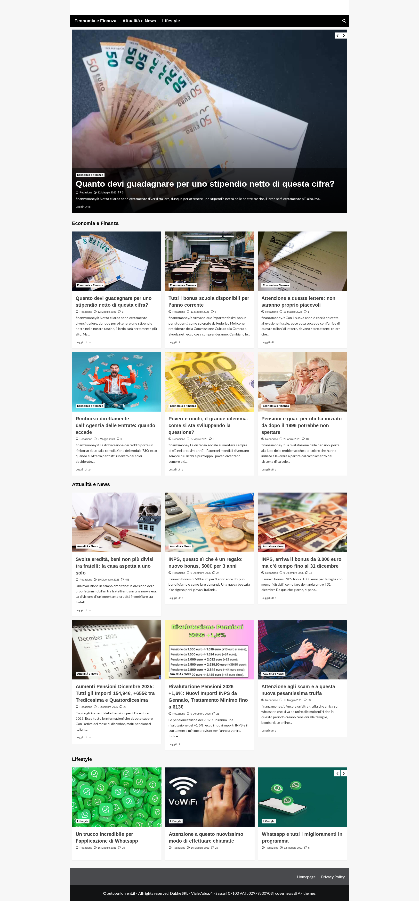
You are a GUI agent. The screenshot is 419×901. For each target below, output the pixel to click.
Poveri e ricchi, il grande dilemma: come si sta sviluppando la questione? (208, 425)
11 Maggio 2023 (107, 187)
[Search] (344, 21)
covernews (284, 893)
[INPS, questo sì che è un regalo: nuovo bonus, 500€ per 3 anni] (209, 522)
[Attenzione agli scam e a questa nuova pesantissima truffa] (302, 650)
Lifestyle (171, 20)
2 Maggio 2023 (106, 439)
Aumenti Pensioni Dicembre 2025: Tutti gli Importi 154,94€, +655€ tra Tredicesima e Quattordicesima (115, 693)
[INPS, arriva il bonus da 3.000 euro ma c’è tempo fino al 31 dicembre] (302, 522)
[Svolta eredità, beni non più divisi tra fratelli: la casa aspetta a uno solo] (116, 522)
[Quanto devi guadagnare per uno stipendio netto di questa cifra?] (116, 261)
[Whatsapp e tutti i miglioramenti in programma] (210, 797)
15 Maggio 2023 (292, 700)
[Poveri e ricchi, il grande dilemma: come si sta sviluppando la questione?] (209, 382)
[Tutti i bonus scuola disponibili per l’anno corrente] (209, 121)
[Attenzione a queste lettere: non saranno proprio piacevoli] (302, 261)
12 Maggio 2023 (107, 311)
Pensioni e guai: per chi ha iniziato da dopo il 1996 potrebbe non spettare (301, 425)
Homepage (306, 876)
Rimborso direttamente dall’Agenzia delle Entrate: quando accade (115, 425)
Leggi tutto (83, 206)
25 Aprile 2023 (291, 439)
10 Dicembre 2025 (108, 579)
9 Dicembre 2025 (201, 572)
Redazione (86, 187)
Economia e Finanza (95, 20)
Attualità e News (139, 20)
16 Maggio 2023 (107, 847)
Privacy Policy (333, 876)
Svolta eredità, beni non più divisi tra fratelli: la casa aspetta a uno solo (114, 566)
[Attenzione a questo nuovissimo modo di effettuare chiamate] (116, 797)
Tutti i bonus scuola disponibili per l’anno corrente (177, 178)
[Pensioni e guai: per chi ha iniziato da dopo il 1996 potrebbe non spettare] (302, 382)
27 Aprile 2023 (199, 439)
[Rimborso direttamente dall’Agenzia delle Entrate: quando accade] (116, 382)
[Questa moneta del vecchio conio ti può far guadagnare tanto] (303, 797)
